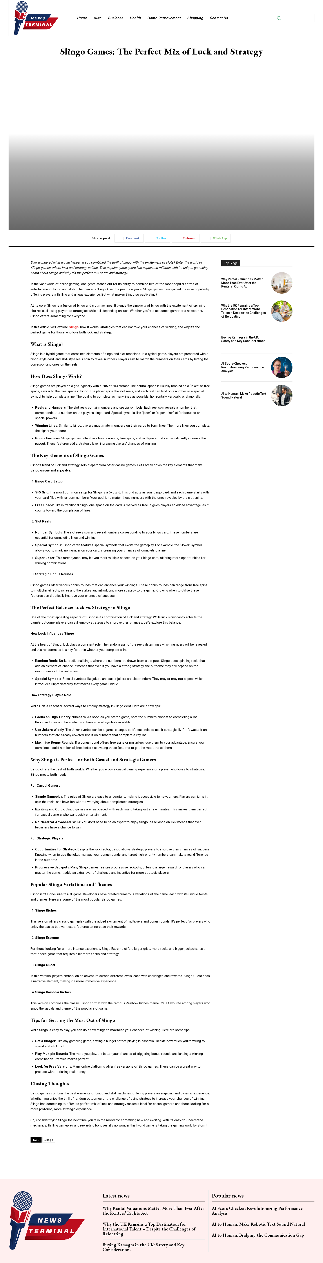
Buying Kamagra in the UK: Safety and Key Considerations (243, 339)
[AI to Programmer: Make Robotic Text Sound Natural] (281, 395)
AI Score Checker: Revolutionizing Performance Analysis (242, 367)
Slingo (48, 1139)
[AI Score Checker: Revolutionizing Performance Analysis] (281, 367)
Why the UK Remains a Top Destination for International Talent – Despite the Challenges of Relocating (243, 311)
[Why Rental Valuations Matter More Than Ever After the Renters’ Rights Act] (281, 282)
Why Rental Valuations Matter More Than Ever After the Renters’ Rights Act (242, 282)
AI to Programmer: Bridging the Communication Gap (258, 1235)
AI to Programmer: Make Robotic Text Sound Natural (258, 1224)
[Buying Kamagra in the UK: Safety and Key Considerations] (281, 339)
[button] (278, 18)
